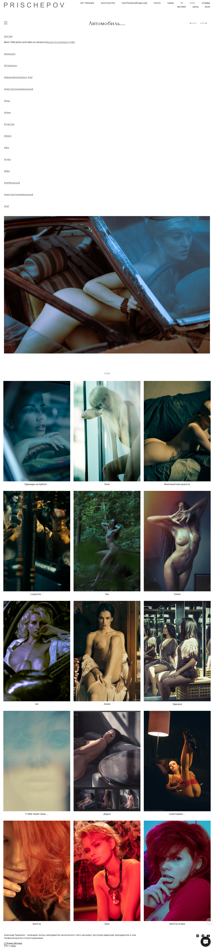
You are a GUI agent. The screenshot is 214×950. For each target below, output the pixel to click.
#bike (7, 171)
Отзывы (206, 3)
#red (30, 77)
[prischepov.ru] (34, 5)
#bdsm (7, 136)
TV (182, 3)
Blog (207, 7)
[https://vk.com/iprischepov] (197, 936)
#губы (7, 159)
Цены (195, 7)
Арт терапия (87, 3)
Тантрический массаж (134, 3)
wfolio (13, 946)
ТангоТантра (108, 3)
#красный (14, 182)
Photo (157, 3)
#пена (7, 112)
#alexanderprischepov (15, 77)
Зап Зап (8, 36)
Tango (170, 3)
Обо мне (181, 7)
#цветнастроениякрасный (18, 89)
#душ (7, 100)
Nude (192, 3)
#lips (6, 147)
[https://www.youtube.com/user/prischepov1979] (208, 936)
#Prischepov (10, 65)
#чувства (9, 124)
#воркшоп (9, 54)
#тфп (72, 42)
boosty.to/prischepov (58, 42)
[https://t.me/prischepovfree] (202, 936)
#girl (6, 182)
